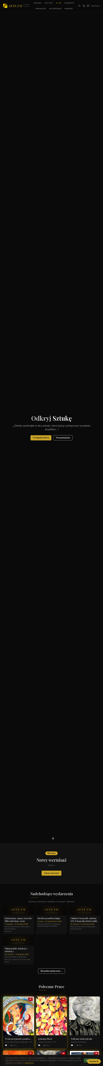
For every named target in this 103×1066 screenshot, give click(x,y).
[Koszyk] (84, 6)
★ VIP (58, 3)
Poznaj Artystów (63, 438)
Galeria (38, 3)
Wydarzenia (55, 9)
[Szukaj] (79, 6)
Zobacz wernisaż (51, 873)
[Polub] (30, 1031)
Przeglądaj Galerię (41, 438)
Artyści (49, 3)
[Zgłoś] (88, 6)
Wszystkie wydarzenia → (51, 971)
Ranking (69, 9)
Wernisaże (41, 9)
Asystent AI (94, 1061)
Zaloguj (95, 6)
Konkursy (69, 3)
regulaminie (29, 1063)
